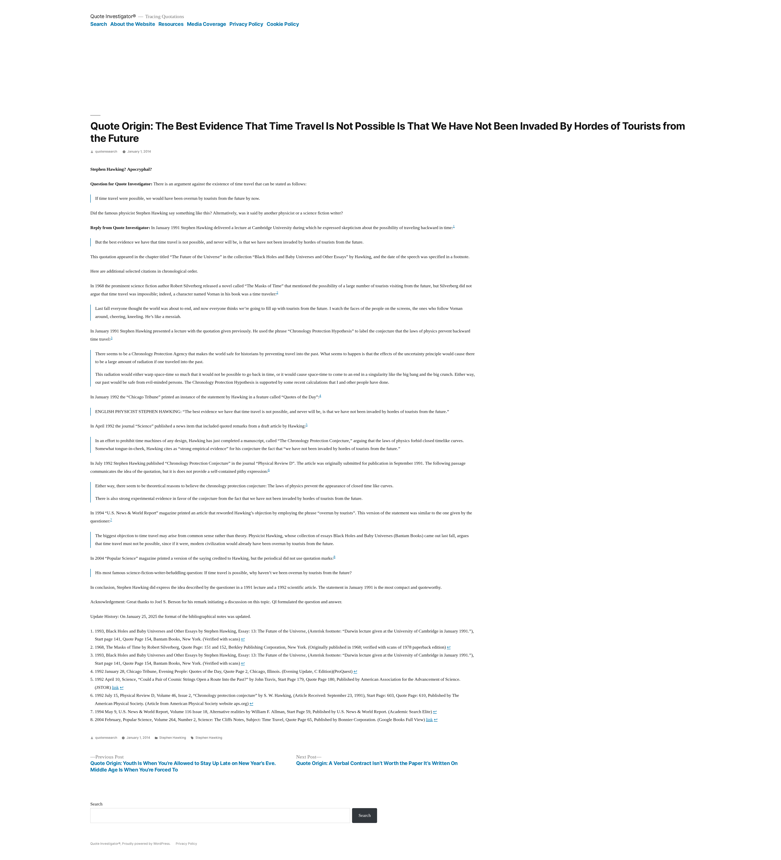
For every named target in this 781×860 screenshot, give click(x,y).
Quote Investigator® (113, 16)
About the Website (132, 24)
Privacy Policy (246, 24)
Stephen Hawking (172, 738)
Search (98, 24)
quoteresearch (106, 151)
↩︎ (243, 639)
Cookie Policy (283, 24)
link (115, 687)
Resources (171, 24)
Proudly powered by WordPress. (146, 844)
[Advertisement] (390, 57)
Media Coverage (206, 24)
